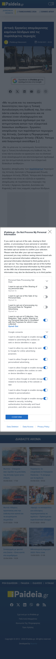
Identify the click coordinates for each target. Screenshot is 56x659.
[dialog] (28, 329)
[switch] (45, 287)
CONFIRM (17, 417)
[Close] (50, 232)
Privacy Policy (43, 427)
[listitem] (28, 281)
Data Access (28, 427)
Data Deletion (12, 427)
